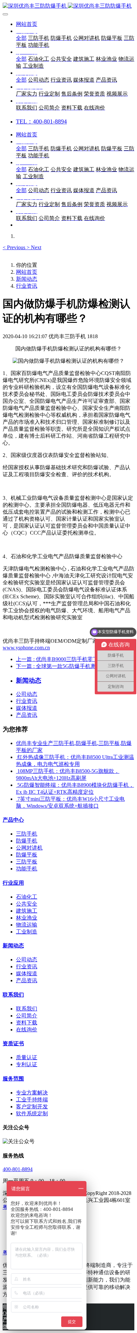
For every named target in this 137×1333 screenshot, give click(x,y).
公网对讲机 (29, 848)
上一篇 (73, 659)
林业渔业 (26, 918)
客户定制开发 (32, 1106)
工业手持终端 (32, 1099)
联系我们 (13, 995)
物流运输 (26, 924)
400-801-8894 (18, 1169)
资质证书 (13, 1043)
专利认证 (26, 1064)
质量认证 (26, 1057)
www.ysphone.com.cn (26, 647)
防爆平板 (26, 854)
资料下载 (26, 1022)
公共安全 (26, 904)
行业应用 (13, 883)
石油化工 (26, 897)
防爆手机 (26, 841)
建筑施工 (26, 911)
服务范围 (13, 1078)
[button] (15, 247)
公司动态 (26, 694)
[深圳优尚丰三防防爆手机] (68, 6)
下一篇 (74, 666)
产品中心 (13, 820)
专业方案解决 (32, 1092)
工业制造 (26, 931)
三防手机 (26, 834)
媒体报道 (26, 708)
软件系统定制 (32, 1113)
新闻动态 (26, 279)
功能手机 (26, 868)
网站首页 (26, 24)
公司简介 (26, 1015)
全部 (21, 38)
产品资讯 (26, 715)
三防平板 (26, 861)
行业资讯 (26, 286)
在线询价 (26, 1029)
